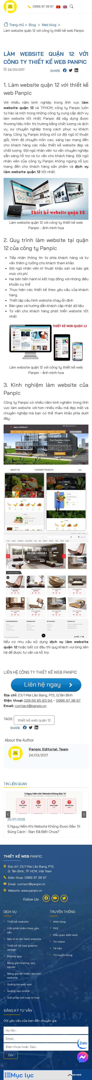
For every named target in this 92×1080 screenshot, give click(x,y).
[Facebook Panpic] (46, 898)
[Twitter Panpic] (64, 898)
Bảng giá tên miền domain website (24, 975)
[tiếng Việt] (58, 7)
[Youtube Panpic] (55, 898)
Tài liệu (57, 948)
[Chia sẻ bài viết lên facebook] (65, 71)
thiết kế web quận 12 (34, 720)
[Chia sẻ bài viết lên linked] (76, 71)
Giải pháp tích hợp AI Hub (23, 997)
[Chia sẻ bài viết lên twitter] (70, 71)
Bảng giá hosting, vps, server (21, 965)
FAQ (55, 928)
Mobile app (14, 956)
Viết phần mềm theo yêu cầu (23, 930)
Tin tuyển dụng (62, 955)
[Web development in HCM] (65, 7)
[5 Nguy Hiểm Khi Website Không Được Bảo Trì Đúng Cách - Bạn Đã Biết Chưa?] (46, 803)
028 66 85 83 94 (38, 700)
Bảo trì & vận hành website (24, 939)
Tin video (59, 941)
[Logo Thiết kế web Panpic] (10, 6)
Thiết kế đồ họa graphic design (22, 947)
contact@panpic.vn (30, 705)
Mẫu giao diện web (65, 935)
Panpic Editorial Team (48, 749)
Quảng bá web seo (19, 984)
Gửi (10, 1055)
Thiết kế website (18, 921)
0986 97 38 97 (68, 700)
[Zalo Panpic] (82, 1043)
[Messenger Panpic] (82, 1057)
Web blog (59, 921)
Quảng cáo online (18, 991)
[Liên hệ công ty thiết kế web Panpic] (46, 685)
